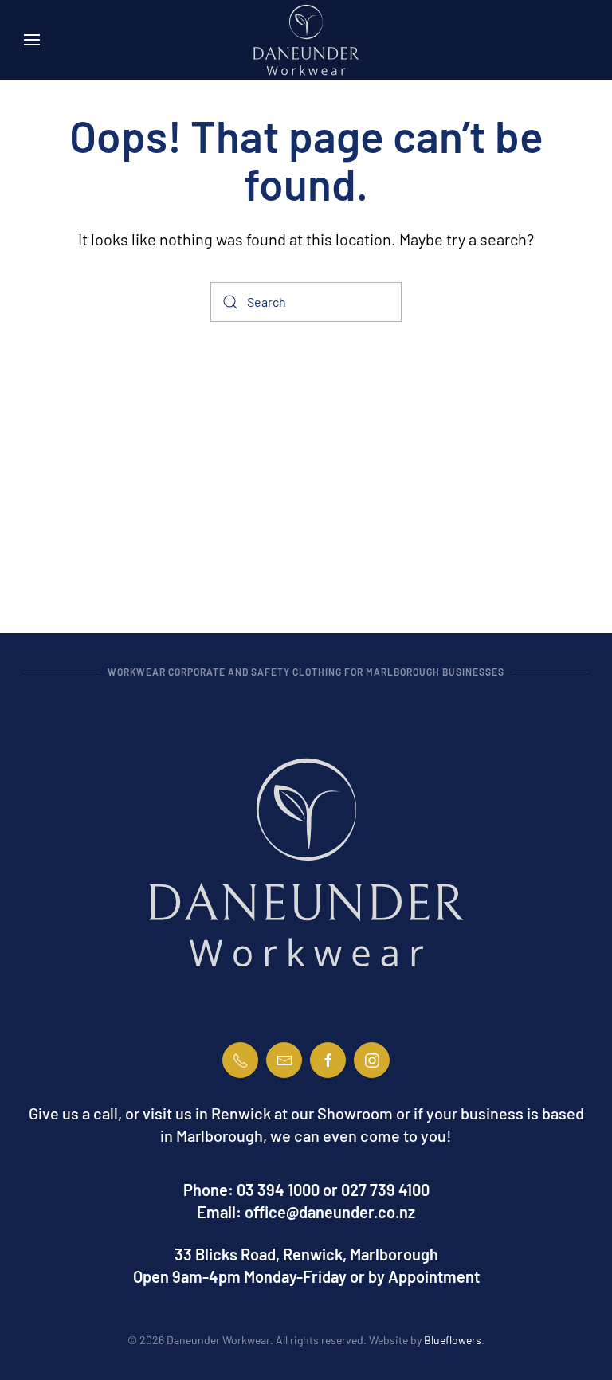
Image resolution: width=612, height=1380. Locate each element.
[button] (32, 40)
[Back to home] (306, 40)
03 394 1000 (278, 1189)
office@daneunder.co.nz (330, 1211)
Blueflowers (452, 1340)
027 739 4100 (385, 1189)
